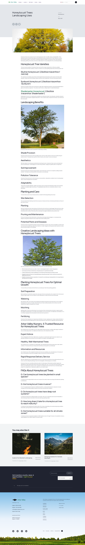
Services (36, 2)
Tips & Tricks (21, 460)
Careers (40, 2)
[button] (42, 486)
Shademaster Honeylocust (33, 91)
